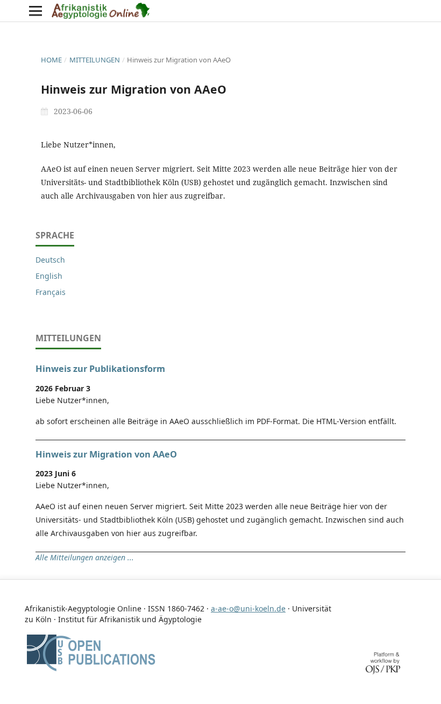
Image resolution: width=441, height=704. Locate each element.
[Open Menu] (35, 11)
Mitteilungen (94, 60)
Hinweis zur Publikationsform (100, 369)
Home (51, 60)
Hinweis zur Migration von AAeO (106, 454)
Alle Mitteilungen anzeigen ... (84, 557)
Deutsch (50, 260)
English (48, 276)
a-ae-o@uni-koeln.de (248, 608)
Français (50, 292)
